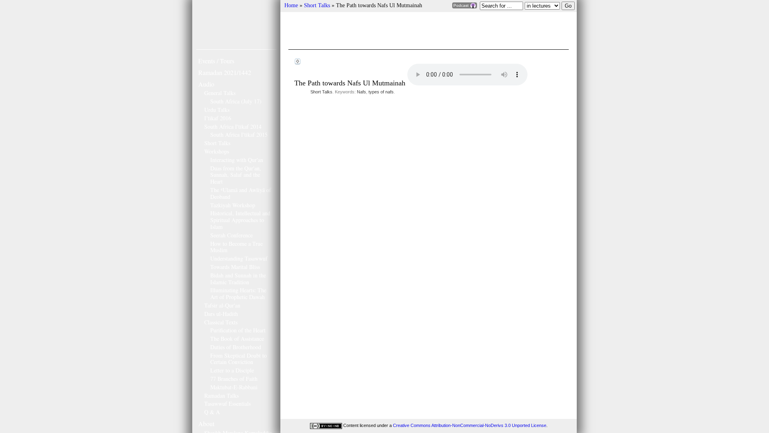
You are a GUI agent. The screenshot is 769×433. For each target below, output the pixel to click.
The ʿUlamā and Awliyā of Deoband (240, 193)
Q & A (212, 412)
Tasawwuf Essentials (227, 403)
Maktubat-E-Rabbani (234, 387)
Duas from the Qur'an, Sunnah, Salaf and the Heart (235, 175)
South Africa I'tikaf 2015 (239, 134)
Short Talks (217, 143)
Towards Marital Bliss (235, 267)
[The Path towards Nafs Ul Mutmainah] (297, 61)
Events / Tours (216, 61)
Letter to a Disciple (232, 370)
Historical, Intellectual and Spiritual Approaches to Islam (240, 220)
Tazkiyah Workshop (232, 205)
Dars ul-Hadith (221, 314)
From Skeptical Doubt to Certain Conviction (238, 359)
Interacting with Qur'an (236, 160)
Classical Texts (221, 322)
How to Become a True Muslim (236, 247)
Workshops (216, 151)
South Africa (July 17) (236, 101)
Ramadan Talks (221, 395)
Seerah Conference (231, 235)
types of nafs (381, 91)
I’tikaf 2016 (217, 118)
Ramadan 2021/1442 (224, 72)
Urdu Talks (216, 109)
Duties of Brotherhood (235, 347)
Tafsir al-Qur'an (222, 305)
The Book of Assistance (237, 338)
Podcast (461, 5)
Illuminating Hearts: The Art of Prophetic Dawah (238, 293)
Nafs (361, 91)
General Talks (220, 93)
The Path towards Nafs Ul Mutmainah (350, 83)
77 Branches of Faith (234, 378)
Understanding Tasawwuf (239, 258)
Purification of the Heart (238, 330)
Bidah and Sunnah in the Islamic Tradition (238, 278)
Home (291, 5)
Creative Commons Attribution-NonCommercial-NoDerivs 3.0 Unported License (469, 425)
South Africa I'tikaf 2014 (233, 126)
